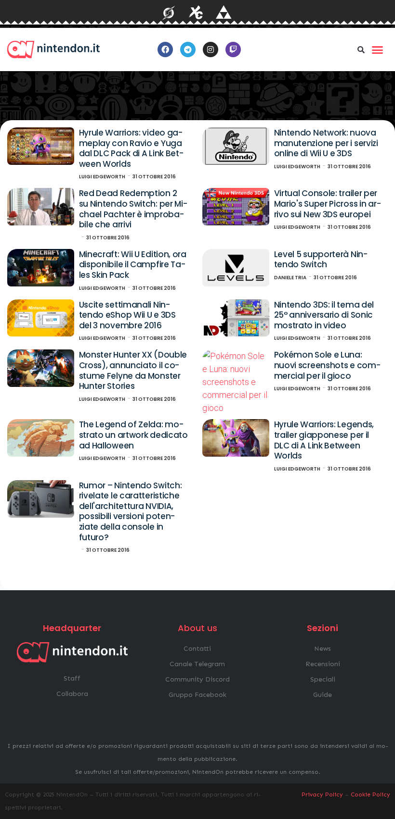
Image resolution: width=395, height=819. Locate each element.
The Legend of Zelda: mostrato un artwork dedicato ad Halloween (133, 435)
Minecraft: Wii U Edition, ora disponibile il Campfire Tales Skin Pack (132, 264)
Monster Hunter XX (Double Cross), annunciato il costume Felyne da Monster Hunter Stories (133, 370)
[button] (361, 49)
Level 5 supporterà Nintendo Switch (321, 259)
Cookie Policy (370, 794)
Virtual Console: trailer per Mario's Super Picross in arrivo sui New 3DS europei (327, 203)
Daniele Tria (290, 277)
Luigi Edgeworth (102, 176)
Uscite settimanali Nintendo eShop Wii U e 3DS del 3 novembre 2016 (127, 315)
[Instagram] (210, 49)
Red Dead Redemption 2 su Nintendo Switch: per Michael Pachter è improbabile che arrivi (133, 208)
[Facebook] (165, 49)
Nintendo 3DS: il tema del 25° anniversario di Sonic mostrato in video (324, 315)
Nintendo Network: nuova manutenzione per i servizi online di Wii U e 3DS (326, 143)
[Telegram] (188, 49)
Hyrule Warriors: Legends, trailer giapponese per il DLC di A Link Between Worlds (324, 440)
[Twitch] (233, 49)
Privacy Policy (322, 794)
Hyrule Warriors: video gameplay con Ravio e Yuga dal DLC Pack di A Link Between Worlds (131, 148)
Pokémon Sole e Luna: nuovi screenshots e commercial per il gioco (327, 365)
